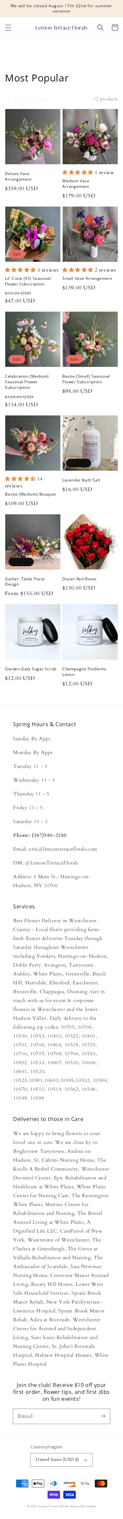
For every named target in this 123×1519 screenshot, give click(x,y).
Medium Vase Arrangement (76, 183)
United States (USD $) (57, 1460)
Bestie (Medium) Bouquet (30, 494)
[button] (8, 27)
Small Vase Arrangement (87, 278)
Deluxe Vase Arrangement (18, 176)
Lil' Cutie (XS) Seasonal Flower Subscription (28, 281)
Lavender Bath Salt (81, 480)
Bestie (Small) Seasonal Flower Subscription (86, 379)
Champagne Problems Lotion (84, 671)
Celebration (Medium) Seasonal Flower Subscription (27, 382)
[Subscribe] (102, 1416)
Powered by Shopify (83, 1506)
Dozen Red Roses (79, 579)
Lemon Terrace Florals (53, 1506)
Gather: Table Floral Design (25, 581)
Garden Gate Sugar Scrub (30, 669)
